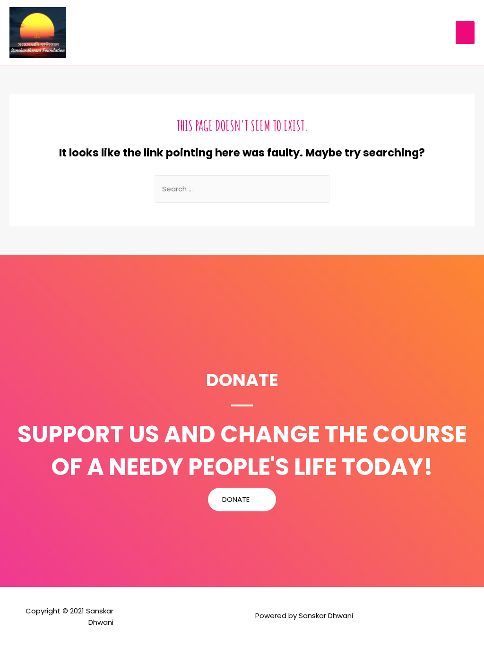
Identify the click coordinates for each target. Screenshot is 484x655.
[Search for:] (242, 189)
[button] (242, 499)
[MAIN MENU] (465, 32)
